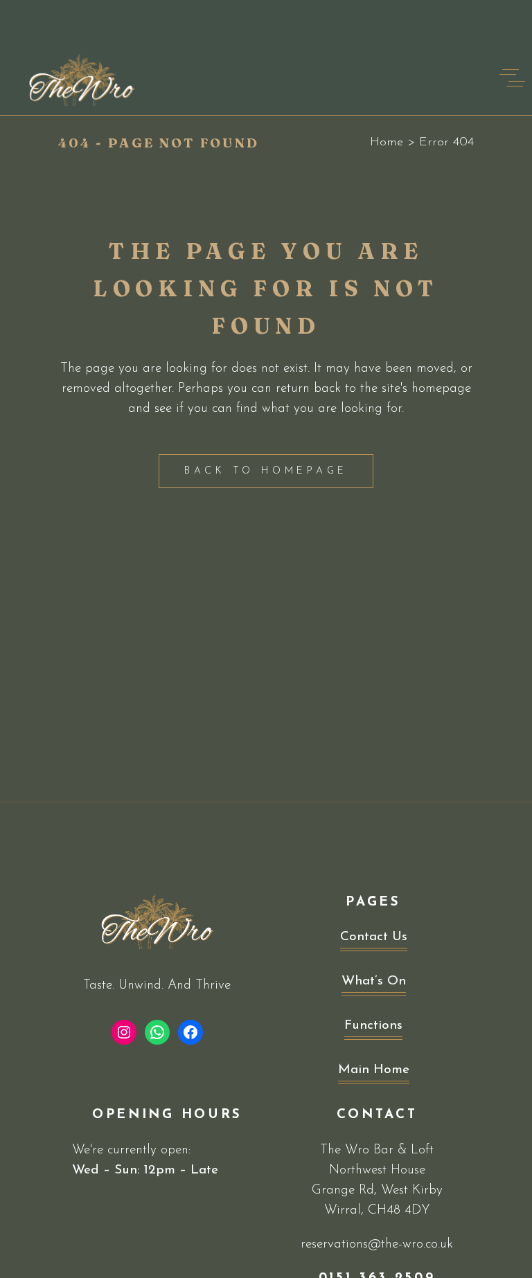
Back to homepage (266, 471)
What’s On (374, 981)
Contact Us (373, 937)
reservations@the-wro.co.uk (377, 1244)
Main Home (373, 1070)
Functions (373, 1025)
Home (386, 142)
